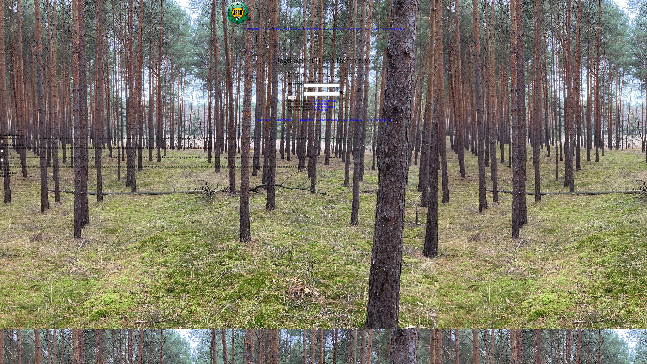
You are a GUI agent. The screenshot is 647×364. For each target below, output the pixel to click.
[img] (313, 12)
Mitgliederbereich (388, 29)
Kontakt (355, 29)
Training (290, 29)
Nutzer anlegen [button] (320, 103)
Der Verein (271, 29)
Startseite (251, 29)
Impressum (383, 120)
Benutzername (295, 83)
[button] (171, 169)
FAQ (367, 29)
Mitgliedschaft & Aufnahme (323, 29)
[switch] (1, 141)
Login (292, 97)
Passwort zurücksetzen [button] (323, 100)
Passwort (293, 91)
